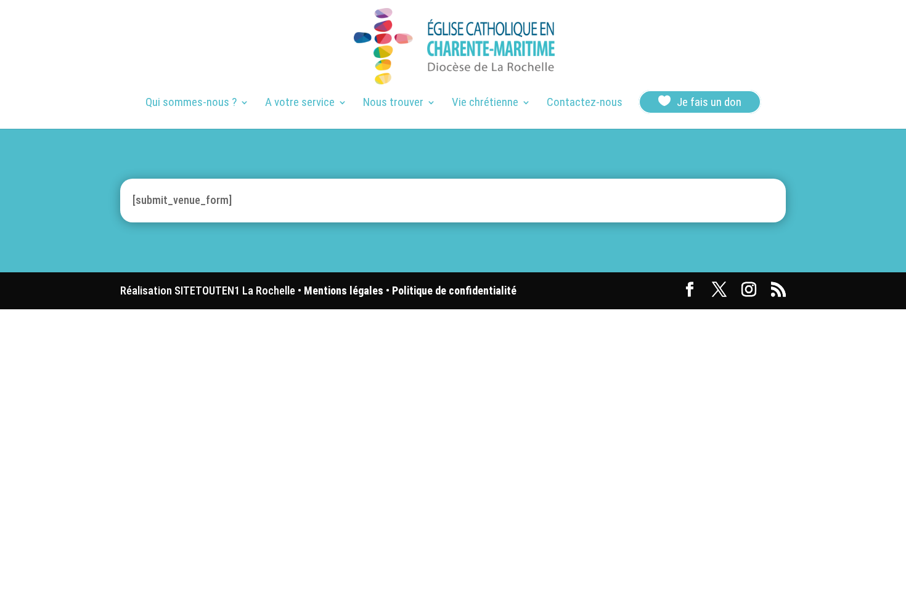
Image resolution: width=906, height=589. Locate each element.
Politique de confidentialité (454, 290)
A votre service (300, 103)
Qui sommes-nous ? (191, 103)
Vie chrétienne (485, 103)
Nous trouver (393, 103)
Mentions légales (343, 290)
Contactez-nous (584, 103)
